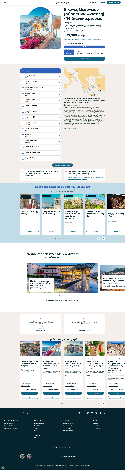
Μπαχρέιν (36, 428)
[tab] (55, 238)
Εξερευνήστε (29, 231)
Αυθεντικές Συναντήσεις (68, 423)
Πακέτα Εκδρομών (67, 428)
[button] (26, 383)
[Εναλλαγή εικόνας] (37, 343)
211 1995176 (102, 2)
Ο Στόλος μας (96, 423)
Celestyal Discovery (97, 425)
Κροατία (35, 430)
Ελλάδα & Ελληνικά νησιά (39, 425)
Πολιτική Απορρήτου (85, 465)
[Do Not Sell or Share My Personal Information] (2, 467)
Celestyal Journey (70, 30)
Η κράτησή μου (93, 2)
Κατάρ (35, 437)
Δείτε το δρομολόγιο (25, 385)
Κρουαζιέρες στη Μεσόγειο (40, 423)
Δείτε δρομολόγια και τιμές (62, 165)
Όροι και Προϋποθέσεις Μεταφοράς (54, 465)
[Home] (62, 2)
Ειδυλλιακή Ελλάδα (8, 423)
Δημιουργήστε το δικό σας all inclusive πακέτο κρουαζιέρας (62, 300)
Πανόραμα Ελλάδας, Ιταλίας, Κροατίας (12, 425)
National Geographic (68, 425)
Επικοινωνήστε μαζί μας (84, 330)
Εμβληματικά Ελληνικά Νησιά (10, 428)
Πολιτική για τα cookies (68, 465)
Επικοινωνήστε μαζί (28, 178)
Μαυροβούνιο (37, 435)
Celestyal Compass (69, 447)
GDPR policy (77, 465)
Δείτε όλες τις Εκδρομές (68, 430)
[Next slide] (103, 238)
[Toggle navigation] (5, 2)
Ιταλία (35, 432)
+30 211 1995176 (41, 331)
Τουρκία (35, 439)
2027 (84, 46)
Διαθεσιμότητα (85, 58)
